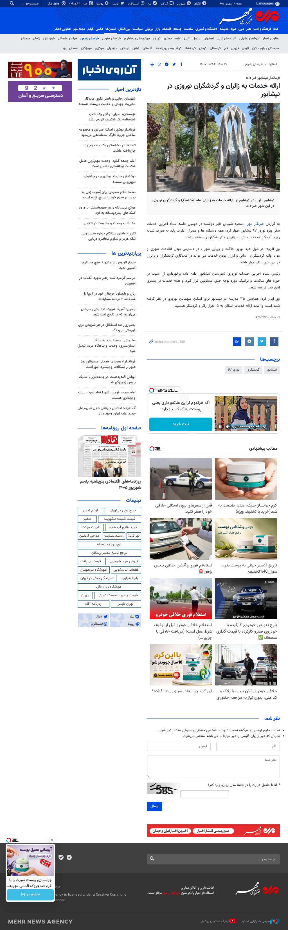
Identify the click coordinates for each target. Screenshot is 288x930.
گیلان (136, 48)
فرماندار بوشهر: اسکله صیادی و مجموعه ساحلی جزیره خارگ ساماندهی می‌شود (107, 132)
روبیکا (100, 4)
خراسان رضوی (89, 38)
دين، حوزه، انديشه (232, 29)
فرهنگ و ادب (262, 29)
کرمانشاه (190, 48)
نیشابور (272, 370)
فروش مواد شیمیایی (123, 561)
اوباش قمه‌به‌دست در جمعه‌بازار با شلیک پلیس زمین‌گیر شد (107, 379)
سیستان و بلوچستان (265, 48)
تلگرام (197, 4)
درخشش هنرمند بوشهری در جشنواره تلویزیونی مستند (110, 179)
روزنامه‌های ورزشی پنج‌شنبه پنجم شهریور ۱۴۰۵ (112, 484)
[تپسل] (151, 390)
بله (150, 4)
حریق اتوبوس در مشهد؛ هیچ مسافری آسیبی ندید (109, 265)
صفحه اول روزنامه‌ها (121, 428)
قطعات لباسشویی (126, 570)
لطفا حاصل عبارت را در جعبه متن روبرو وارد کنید (244, 785)
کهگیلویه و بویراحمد (169, 48)
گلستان (147, 48)
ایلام (178, 38)
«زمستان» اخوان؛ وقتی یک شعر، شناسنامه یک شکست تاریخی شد (112, 116)
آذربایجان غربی (226, 38)
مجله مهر (79, 29)
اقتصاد (166, 29)
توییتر (115, 4)
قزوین (235, 48)
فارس (245, 48)
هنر (248, 29)
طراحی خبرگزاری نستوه (256, 921)
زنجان (36, 38)
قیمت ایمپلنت (90, 561)
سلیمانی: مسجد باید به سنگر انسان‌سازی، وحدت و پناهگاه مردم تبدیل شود (107, 346)
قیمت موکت (91, 527)
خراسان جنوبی (111, 38)
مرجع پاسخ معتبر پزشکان (109, 553)
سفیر (87, 519)
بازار (157, 29)
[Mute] (228, 426)
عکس (99, 29)
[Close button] (52, 840)
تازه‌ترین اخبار (128, 89)
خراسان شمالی (67, 38)
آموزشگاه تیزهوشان (93, 570)
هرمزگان (86, 48)
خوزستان (49, 38)
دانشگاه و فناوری (206, 29)
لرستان (124, 48)
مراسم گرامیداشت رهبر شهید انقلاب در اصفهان (107, 280)
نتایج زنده (75, 3)
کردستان (215, 48)
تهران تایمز (125, 604)
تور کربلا (134, 536)
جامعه (177, 29)
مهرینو (85, 595)
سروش (181, 4)
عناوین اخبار (271, 38)
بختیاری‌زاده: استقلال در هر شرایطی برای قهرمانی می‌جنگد (107, 327)
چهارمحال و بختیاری (137, 38)
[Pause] (220, 426)
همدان (73, 48)
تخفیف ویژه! (30, 895)
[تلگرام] (69, 858)
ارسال (154, 806)
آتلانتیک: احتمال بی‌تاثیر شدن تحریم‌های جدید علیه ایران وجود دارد (107, 410)
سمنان (25, 38)
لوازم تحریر (90, 510)
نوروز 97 (234, 370)
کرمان (203, 48)
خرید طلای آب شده (123, 527)
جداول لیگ (54, 4)
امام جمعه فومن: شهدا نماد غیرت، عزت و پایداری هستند (107, 395)
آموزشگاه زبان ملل (109, 587)
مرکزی (99, 48)
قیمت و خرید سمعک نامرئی (118, 595)
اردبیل (197, 38)
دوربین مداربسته (109, 544)
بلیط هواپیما (129, 578)
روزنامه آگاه (93, 604)
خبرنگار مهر (255, 224)
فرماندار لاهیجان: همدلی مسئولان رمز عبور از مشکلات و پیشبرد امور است (108, 364)
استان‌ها (110, 29)
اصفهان (209, 38)
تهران (156, 38)
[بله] (60, 858)
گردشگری (253, 370)
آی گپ (165, 4)
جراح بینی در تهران (123, 510)
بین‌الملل (124, 29)
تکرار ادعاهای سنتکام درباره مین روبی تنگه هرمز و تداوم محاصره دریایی (109, 236)
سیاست (137, 29)
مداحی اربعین (89, 536)
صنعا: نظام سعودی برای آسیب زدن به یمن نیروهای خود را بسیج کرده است (109, 194)
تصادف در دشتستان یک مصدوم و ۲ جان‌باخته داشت (110, 148)
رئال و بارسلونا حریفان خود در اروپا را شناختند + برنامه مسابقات (110, 296)
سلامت (188, 29)
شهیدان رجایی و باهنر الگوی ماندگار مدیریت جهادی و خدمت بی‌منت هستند (107, 101)
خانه (276, 29)
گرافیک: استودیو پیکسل (215, 921)
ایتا (86, 4)
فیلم (90, 29)
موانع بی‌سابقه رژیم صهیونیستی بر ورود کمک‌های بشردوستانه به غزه (107, 210)
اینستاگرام (134, 4)
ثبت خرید (180, 424)
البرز (187, 38)
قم (226, 48)
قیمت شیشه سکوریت (119, 519)
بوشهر (167, 38)
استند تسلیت (113, 536)
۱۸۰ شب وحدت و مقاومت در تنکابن (110, 223)
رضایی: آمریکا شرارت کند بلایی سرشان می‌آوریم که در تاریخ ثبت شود (108, 311)
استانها (273, 64)
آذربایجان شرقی (249, 38)
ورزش (149, 29)
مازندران (112, 48)
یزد (64, 48)
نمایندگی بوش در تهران (96, 578)
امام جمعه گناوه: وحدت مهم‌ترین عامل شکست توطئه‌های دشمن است (107, 163)
